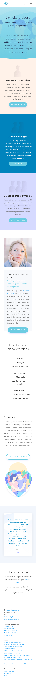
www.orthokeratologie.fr (14, 610)
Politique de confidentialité (12, 619)
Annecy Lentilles (9, 671)
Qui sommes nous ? (18, 457)
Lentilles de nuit (9, 626)
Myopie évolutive (9, 628)
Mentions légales (9, 617)
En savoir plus (18, 104)
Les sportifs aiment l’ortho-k (12, 653)
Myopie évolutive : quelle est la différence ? (17, 664)
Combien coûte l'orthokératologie (14, 644)
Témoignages (8, 635)
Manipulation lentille (10, 633)
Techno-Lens (7, 673)
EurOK (6, 675)
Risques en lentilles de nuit (12, 642)
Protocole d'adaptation (11, 630)
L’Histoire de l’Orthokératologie (13, 651)
